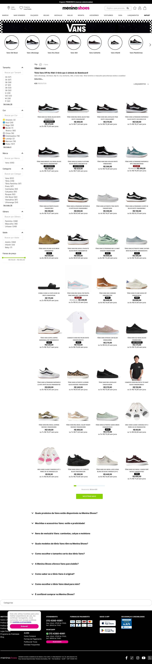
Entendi (24, 626)
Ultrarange (11, 202)
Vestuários (11, 200)
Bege (10, 125)
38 (8, 88)
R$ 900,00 (20, 260)
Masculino (11, 224)
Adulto (10, 242)
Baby (8, 247)
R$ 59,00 (11, 260)
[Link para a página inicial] (40, 65)
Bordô (9, 128)
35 (8, 80)
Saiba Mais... (38, 79)
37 (8, 85)
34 (8, 77)
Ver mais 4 (7, 147)
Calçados (11, 191)
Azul (9, 122)
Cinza (10, 133)
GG (8, 96)
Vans (9, 178)
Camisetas (11, 189)
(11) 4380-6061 (54, 620)
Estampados (13, 136)
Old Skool (11, 197)
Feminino (11, 221)
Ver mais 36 (7, 104)
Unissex (11, 226)
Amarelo (11, 120)
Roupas (10, 194)
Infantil (10, 245)
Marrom (11, 141)
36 (8, 82)
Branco (11, 130)
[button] (12, 8)
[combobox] (118, 8)
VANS (9, 163)
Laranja (10, 138)
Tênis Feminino (13, 183)
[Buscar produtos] (128, 8)
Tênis (9, 181)
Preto (10, 144)
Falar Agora (57, 642)
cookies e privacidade (22, 622)
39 (8, 90)
